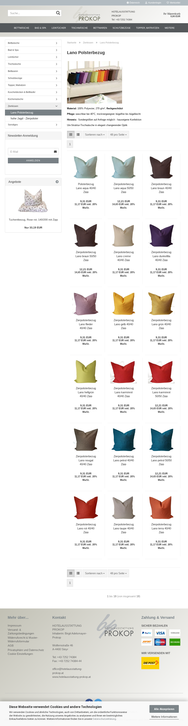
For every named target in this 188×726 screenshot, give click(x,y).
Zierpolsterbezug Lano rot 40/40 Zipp (86, 528)
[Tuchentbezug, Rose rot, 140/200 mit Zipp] (33, 201)
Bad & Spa (40, 28)
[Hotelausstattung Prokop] (86, 14)
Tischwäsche (79, 28)
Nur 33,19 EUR (33, 227)
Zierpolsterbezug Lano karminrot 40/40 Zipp (124, 392)
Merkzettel (174, 2)
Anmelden (33, 160)
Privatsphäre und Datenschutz (26, 650)
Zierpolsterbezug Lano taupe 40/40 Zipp (123, 528)
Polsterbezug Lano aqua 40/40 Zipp (86, 187)
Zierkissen (13, 106)
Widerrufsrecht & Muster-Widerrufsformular (23, 639)
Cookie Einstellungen (20, 653)
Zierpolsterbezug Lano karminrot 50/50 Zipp (161, 392)
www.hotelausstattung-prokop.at (71, 676)
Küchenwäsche (15, 99)
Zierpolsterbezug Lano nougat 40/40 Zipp (86, 460)
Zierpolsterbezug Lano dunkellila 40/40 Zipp (161, 256)
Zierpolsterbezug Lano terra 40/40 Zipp (161, 528)
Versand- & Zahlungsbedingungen (21, 631)
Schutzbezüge (122, 28)
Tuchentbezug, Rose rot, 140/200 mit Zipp (33, 219)
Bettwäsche (21, 28)
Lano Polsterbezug (22, 112)
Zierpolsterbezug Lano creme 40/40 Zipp (124, 256)
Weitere (170, 28)
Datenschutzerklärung (104, 719)
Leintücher (59, 28)
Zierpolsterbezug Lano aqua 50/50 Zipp (124, 187)
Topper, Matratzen (147, 28)
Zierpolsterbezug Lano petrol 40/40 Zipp (123, 460)
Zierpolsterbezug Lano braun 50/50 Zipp (85, 256)
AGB (11, 645)
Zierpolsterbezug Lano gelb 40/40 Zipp (124, 324)
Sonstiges (13, 124)
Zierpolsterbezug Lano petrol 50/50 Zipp (161, 460)
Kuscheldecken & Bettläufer (21, 92)
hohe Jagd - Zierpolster (24, 118)
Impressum (14, 625)
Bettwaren (100, 28)
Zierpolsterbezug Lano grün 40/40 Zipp (161, 324)
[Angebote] (57, 182)
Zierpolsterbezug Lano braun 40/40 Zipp (161, 187)
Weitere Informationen (164, 716)
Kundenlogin (154, 2)
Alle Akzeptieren (164, 709)
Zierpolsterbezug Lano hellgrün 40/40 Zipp (86, 392)
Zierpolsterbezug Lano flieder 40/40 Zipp (86, 324)
